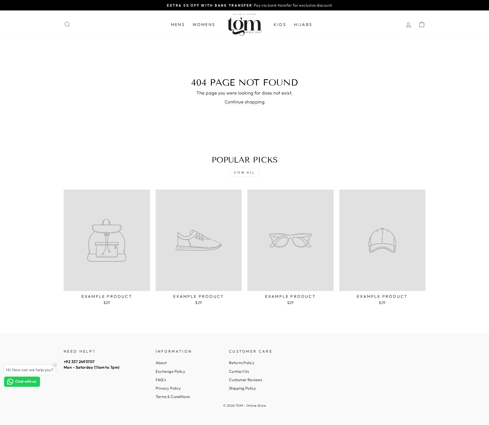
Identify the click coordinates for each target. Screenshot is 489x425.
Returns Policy (241, 362)
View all (244, 172)
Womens (204, 24)
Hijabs (303, 24)
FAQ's (161, 379)
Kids (280, 24)
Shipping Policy (242, 388)
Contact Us (239, 371)
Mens (178, 24)
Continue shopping (245, 102)
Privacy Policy (168, 388)
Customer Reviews (245, 379)
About (161, 362)
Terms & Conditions (173, 396)
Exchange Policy (170, 371)
